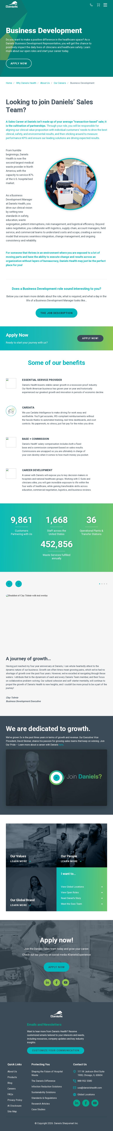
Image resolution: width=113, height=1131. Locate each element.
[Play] (56, 777)
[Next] (18, 584)
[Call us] (91, 5)
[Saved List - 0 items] (98, 5)
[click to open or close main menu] (105, 4)
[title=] (12, 4)
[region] (56, 38)
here (61, 744)
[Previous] (9, 584)
